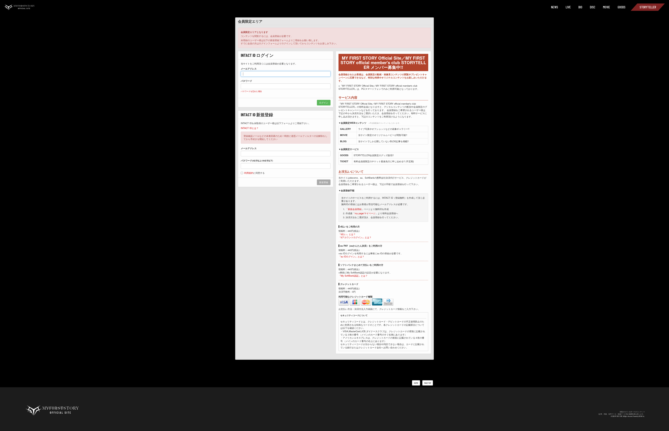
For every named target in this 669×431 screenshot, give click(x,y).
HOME (416, 383)
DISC (592, 7)
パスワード (246, 80)
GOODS (621, 7)
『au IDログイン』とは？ (351, 256)
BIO (580, 7)
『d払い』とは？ (347, 234)
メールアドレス (249, 68)
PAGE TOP (427, 383)
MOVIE (606, 7)
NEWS (554, 7)
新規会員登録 (355, 209)
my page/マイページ (365, 213)
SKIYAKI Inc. (642, 416)
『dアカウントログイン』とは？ (355, 237)
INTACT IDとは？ (250, 128)
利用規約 (248, 172)
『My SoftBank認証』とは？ (353, 275)
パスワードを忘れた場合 (251, 91)
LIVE (568, 7)
